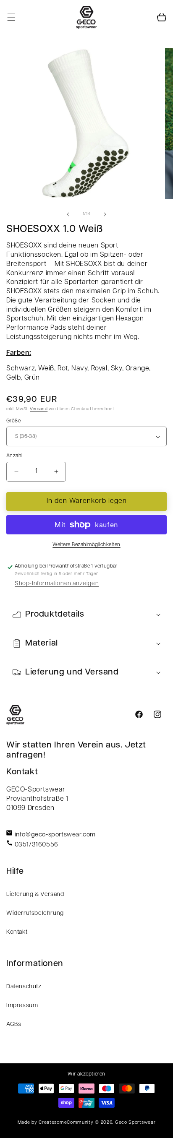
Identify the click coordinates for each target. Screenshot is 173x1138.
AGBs (13, 1024)
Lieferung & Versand (35, 894)
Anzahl (14, 455)
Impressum (22, 1006)
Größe (13, 421)
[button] (11, 17)
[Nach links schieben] (68, 214)
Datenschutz (24, 987)
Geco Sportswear (135, 1122)
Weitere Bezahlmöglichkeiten (86, 544)
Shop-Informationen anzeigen (57, 584)
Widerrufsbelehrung (35, 913)
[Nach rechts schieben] (105, 214)
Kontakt (16, 932)
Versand (38, 409)
